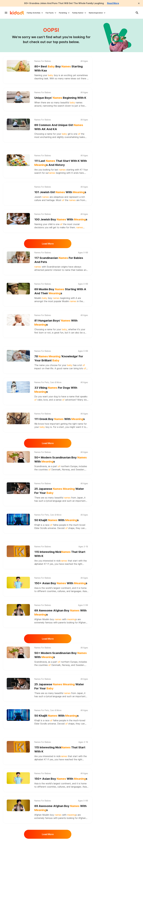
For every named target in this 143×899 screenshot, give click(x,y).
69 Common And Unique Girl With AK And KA (58, 127)
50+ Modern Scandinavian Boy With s (60, 459)
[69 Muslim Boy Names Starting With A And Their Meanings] (18, 288)
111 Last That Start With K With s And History (60, 163)
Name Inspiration (96, 13)
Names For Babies (42, 61)
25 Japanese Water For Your (59, 491)
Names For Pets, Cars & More (47, 382)
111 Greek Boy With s (59, 419)
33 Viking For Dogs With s (55, 389)
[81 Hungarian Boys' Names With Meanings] (18, 320)
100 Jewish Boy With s (60, 219)
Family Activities (33, 13)
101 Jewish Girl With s (60, 192)
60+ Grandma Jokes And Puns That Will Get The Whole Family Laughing (64, 3)
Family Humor (78, 13)
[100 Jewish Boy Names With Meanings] (18, 219)
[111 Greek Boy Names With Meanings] (18, 418)
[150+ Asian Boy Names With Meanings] (18, 582)
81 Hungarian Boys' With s (56, 322)
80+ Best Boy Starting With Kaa (58, 68)
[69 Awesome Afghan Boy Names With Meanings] (18, 610)
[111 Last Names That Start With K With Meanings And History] (18, 160)
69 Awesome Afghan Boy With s (60, 612)
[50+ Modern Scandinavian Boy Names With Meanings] (18, 457)
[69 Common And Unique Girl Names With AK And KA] (18, 124)
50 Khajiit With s (56, 520)
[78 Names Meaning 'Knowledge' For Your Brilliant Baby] (18, 356)
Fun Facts (50, 13)
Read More (113, 3)
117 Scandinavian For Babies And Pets (58, 260)
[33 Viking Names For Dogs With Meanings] (18, 387)
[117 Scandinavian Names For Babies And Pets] (18, 257)
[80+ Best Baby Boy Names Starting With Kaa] (18, 66)
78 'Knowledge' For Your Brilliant (58, 358)
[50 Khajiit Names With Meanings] (18, 519)
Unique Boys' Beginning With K (60, 97)
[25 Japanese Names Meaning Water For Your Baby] (18, 488)
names (79, 102)
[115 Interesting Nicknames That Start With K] (18, 551)
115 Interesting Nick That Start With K (59, 554)
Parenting (63, 13)
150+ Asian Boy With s (60, 583)
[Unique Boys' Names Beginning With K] (18, 97)
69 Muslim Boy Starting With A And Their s (60, 291)
